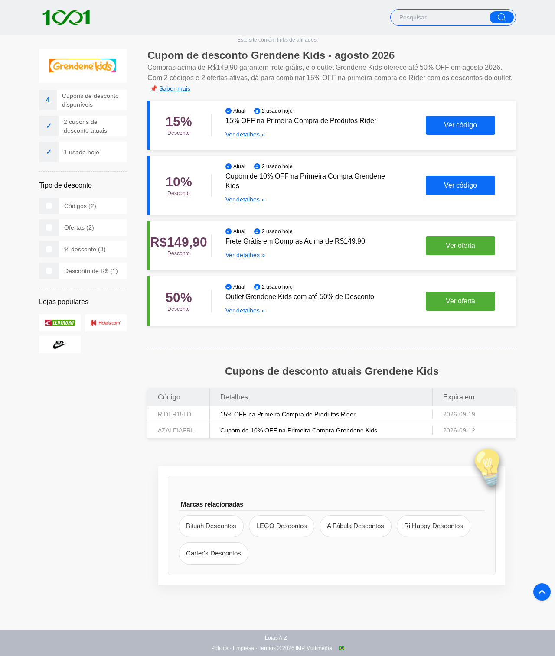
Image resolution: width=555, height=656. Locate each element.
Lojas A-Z (276, 638)
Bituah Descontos (211, 525)
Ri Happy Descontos (433, 525)
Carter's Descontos (213, 553)
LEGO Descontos (281, 525)
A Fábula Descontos (355, 525)
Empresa (243, 648)
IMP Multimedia (314, 648)
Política (220, 648)
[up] (542, 592)
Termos (267, 648)
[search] (502, 17)
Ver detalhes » (245, 134)
